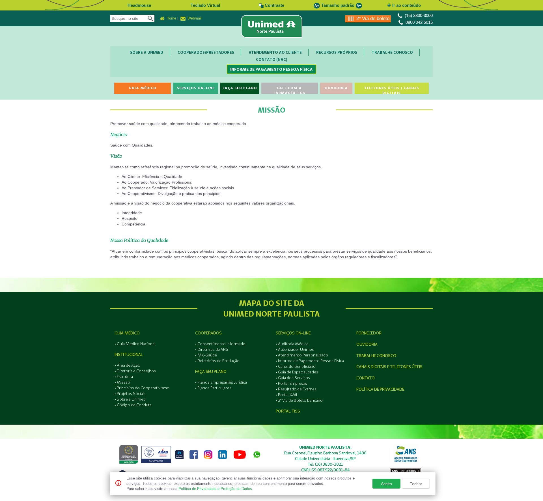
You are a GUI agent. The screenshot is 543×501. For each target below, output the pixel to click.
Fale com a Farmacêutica (289, 90)
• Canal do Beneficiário (296, 366)
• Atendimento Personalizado (302, 355)
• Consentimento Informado (220, 343)
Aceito (386, 483)
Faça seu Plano (240, 88)
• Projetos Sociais (130, 393)
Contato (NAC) (271, 59)
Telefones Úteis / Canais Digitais (391, 90)
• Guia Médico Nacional (135, 343)
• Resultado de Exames (296, 389)
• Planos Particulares (213, 387)
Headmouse (139, 5)
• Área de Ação (127, 365)
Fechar (416, 483)
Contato (365, 377)
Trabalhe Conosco (392, 52)
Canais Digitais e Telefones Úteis (389, 366)
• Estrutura (124, 376)
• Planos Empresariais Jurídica (221, 382)
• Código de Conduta (133, 404)
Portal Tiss (288, 411)
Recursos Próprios (336, 52)
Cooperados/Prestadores (206, 52)
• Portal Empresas (291, 383)
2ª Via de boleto (372, 18)
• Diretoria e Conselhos (135, 370)
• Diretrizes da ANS (211, 349)
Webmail (194, 18)
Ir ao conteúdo (406, 5)
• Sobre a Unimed (130, 399)
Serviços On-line (196, 88)
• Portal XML (287, 394)
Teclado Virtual (205, 5)
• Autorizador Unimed (295, 349)
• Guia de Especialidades (297, 372)
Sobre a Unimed (146, 52)
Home (170, 18)
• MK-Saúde (206, 355)
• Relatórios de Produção (217, 360)
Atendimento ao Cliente (275, 52)
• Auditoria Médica (292, 343)
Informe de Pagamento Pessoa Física (271, 69)
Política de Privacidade (380, 389)
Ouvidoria (336, 88)
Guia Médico (142, 88)
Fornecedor (369, 333)
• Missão (122, 382)
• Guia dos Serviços (293, 377)
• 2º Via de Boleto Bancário (299, 400)
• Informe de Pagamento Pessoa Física (310, 360)
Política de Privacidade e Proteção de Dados (215, 489)
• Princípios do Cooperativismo (142, 387)
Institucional (129, 354)
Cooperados (208, 333)
